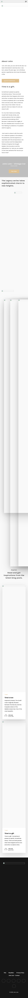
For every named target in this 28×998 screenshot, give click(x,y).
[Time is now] (14, 652)
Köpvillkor (11, 972)
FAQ (5, 972)
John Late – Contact (14, 975)
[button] (10, 81)
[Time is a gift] (14, 787)
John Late (10, 715)
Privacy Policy (20, 972)
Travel (6, 694)
